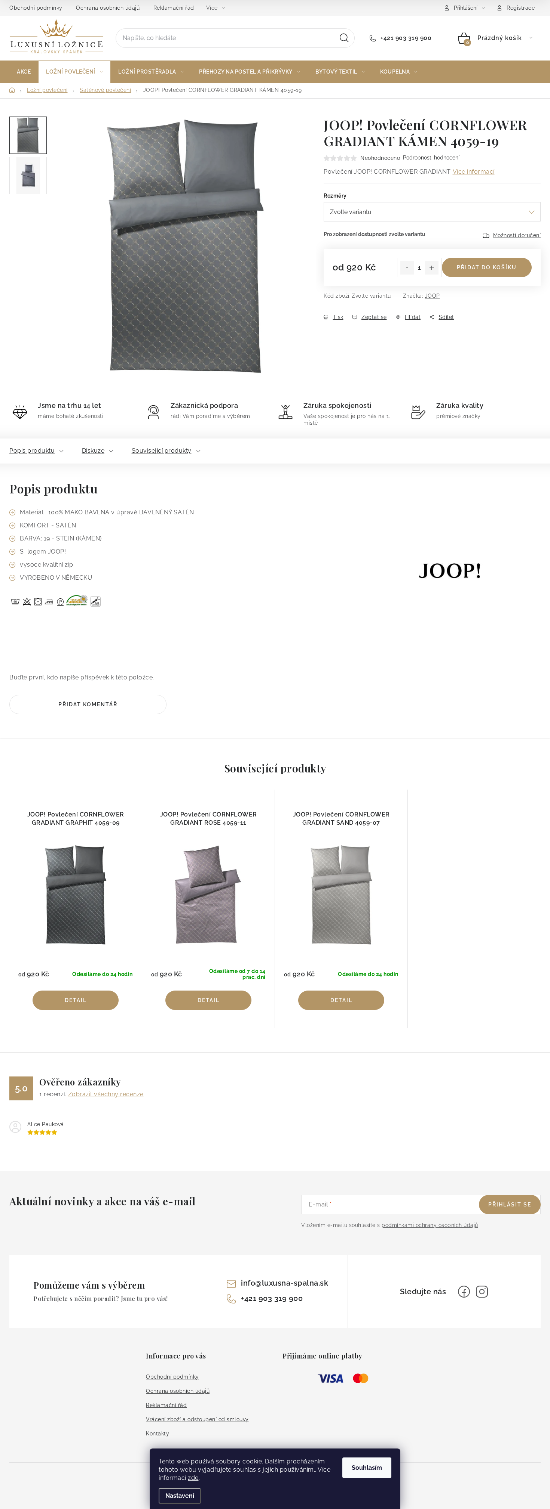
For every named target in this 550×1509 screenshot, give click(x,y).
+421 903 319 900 (405, 37)
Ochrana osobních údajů (108, 8)
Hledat (344, 38)
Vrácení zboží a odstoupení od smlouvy (197, 1419)
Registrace (521, 8)
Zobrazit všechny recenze (106, 1094)
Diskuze (93, 450)
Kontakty (157, 1434)
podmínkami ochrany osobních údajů (430, 1225)
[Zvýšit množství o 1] (432, 268)
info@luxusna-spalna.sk (284, 1283)
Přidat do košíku (487, 267)
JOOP (432, 296)
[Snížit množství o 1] (407, 268)
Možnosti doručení (517, 235)
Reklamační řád (173, 8)
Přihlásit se (509, 1205)
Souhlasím (367, 1467)
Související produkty (162, 450)
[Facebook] (464, 1292)
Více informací (474, 171)
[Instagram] (482, 1292)
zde (193, 1477)
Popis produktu (32, 450)
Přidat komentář (87, 704)
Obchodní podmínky (35, 8)
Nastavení (179, 1495)
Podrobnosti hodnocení (431, 158)
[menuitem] (23, 72)
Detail (76, 1000)
